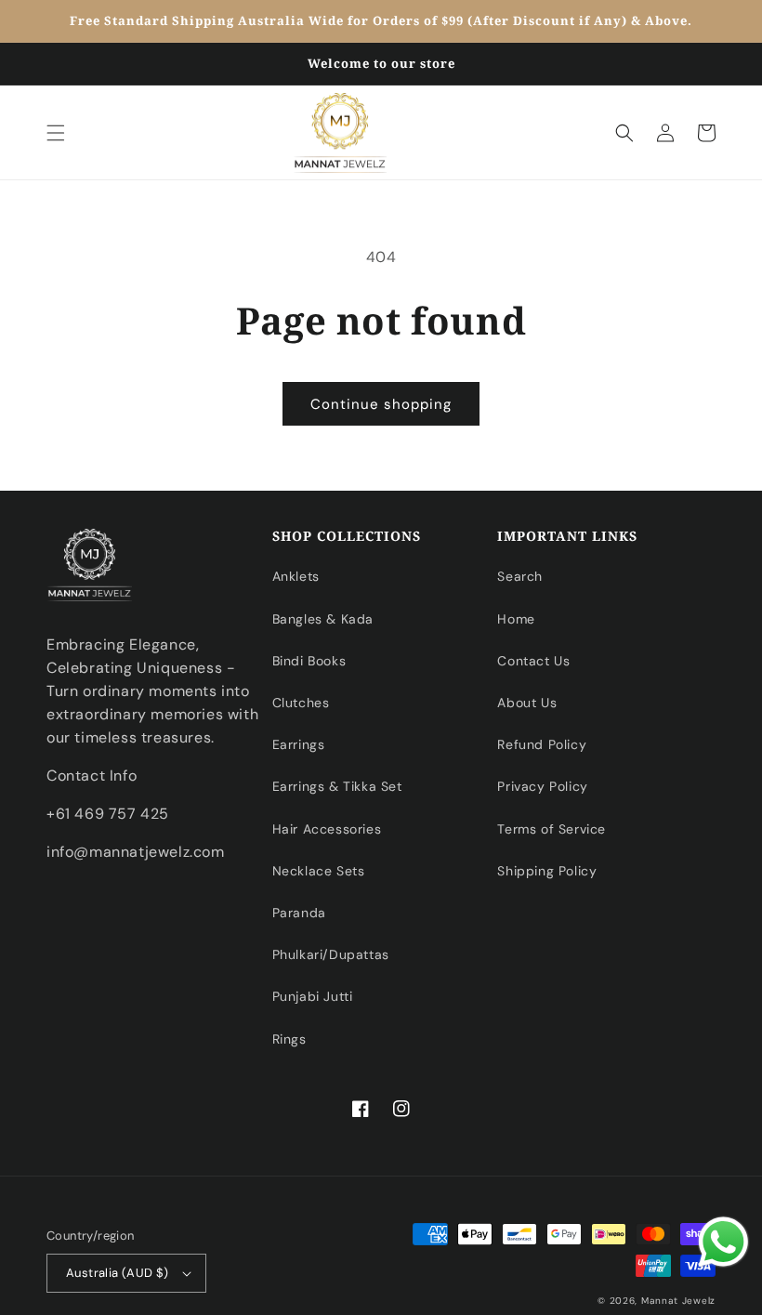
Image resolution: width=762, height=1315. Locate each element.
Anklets (296, 576)
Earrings (298, 744)
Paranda (299, 912)
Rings (289, 1039)
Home (515, 619)
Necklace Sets (318, 870)
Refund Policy (541, 744)
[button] (55, 132)
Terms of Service (551, 829)
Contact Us (533, 660)
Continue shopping (381, 404)
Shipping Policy (547, 870)
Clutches (301, 702)
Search (520, 576)
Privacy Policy (542, 786)
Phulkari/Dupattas (330, 954)
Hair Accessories (327, 829)
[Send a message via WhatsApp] (723, 1242)
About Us (527, 702)
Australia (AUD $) (117, 1273)
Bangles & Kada (323, 619)
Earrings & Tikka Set (337, 786)
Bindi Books (309, 660)
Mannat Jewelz (678, 1301)
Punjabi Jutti (312, 996)
